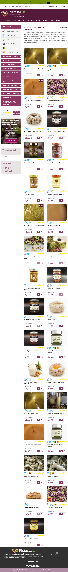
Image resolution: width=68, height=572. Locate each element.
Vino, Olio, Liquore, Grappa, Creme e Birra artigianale (10, 102)
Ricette (59, 20)
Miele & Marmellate (9, 68)
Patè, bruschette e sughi (11, 93)
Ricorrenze (6, 76)
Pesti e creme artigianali (11, 56)
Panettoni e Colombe (10, 85)
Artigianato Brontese (10, 89)
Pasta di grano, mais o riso (10, 80)
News (52, 20)
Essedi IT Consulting (49, 570)
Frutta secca (7, 60)
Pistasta (17, 12)
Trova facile (7, 27)
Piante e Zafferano (9, 64)
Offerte (8, 20)
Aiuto (38, 20)
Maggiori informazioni (28, 3)
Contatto (45, 20)
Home (14, 20)
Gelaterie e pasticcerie (10, 72)
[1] (38, 75)
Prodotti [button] (21, 20)
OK (48, 3)
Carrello (30, 20)
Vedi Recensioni (16, 112)
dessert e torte (8, 97)
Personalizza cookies (40, 3)
